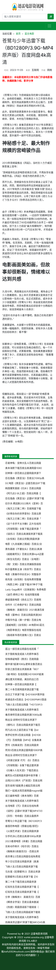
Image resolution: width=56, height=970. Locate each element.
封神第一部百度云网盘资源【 (20, 684)
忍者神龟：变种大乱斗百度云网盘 (23, 462)
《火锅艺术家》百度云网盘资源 (22, 831)
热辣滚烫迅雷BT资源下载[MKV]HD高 (25, 922)
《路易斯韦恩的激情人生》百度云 (23, 635)
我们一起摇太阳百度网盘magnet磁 (23, 790)
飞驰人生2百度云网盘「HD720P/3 (23, 704)
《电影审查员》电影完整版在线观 (23, 630)
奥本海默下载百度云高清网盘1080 (23, 468)
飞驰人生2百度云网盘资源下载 (21, 866)
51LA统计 (32, 940)
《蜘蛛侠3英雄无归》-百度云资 (22, 851)
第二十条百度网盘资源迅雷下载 (22, 689)
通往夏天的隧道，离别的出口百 (22, 679)
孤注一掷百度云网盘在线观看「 (22, 648)
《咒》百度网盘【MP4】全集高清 (23, 740)
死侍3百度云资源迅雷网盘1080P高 (23, 750)
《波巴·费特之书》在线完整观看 (22, 594)
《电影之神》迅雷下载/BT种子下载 (24, 584)
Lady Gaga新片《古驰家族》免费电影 (25, 589)
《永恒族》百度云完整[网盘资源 (22, 538)
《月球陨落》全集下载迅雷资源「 (23, 528)
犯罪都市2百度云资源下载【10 (21, 876)
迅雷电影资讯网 (39, 933)
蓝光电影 (29, 33)
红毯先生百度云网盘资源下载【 (22, 886)
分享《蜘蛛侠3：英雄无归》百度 (22, 896)
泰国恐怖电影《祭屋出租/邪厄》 (22, 826)
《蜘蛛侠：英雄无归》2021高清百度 (24, 609)
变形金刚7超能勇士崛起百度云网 (22, 785)
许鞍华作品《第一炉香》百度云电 (23, 619)
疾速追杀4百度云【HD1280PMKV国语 (25, 699)
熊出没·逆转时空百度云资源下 (21, 719)
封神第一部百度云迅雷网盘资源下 (23, 473)
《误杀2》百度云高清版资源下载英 (24, 533)
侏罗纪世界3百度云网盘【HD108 (23, 734)
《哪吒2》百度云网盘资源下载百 (22, 724)
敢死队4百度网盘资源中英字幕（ (22, 775)
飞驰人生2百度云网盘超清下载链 (22, 912)
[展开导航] (49, 26)
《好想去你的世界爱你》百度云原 (23, 513)
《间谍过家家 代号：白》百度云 (22, 760)
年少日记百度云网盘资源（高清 (22, 861)
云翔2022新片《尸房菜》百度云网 (23, 780)
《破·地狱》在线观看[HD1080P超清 (24, 674)
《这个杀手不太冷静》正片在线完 (23, 523)
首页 (18, 33)
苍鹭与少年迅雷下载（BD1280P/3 (23, 820)
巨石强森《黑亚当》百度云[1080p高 (24, 478)
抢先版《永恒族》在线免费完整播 (23, 579)
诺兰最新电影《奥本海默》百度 (22, 795)
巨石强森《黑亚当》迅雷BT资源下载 (24, 498)
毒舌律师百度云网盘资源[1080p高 (23, 714)
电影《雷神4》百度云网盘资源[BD (23, 614)
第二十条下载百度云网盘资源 (20, 881)
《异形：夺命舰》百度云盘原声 (22, 815)
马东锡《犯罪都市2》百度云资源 (22, 871)
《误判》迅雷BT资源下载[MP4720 (23, 810)
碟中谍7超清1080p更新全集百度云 (23, 664)
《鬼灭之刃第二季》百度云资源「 (23, 518)
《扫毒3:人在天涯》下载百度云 (21, 770)
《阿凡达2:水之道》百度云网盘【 (23, 493)
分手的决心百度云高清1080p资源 (23, 836)
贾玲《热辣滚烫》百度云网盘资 (22, 745)
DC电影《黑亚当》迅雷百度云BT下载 (25, 483)
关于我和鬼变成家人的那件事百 (22, 653)
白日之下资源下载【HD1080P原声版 (25, 694)
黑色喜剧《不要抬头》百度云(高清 (23, 549)
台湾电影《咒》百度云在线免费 (22, 805)
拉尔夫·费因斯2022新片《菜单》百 (24, 503)
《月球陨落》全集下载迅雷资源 (22, 765)
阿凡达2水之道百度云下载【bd (21, 729)
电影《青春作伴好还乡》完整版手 (23, 574)
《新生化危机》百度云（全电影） (23, 559)
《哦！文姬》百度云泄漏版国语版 (23, 564)
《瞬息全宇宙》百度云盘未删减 (22, 901)
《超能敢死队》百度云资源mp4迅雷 (24, 554)
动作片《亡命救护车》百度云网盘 (23, 604)
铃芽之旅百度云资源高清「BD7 (22, 669)
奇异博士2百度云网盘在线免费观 (22, 856)
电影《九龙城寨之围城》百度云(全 (23, 543)
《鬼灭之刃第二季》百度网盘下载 (23, 508)
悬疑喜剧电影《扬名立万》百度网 (23, 599)
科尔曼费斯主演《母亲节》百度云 (23, 569)
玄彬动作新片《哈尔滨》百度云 (22, 846)
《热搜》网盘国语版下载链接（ (22, 907)
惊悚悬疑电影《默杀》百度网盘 (22, 659)
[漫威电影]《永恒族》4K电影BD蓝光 (24, 624)
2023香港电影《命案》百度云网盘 (23, 841)
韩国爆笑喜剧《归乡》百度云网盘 (23, 488)
